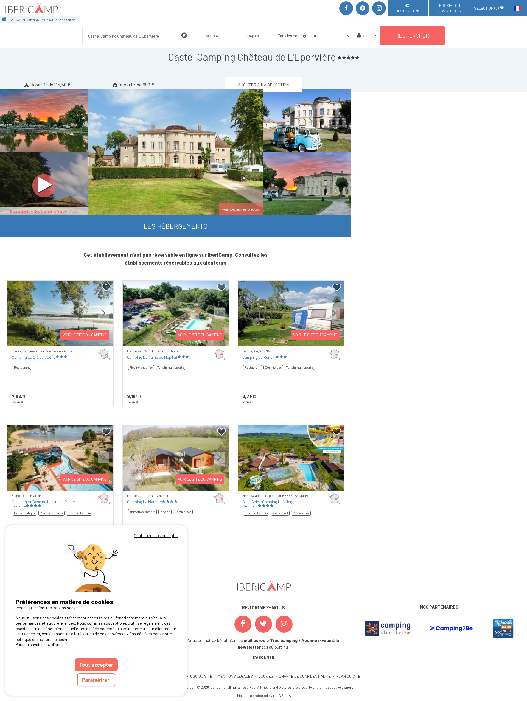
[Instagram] (379, 8)
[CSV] (387, 628)
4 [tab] (299, 483)
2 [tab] (52, 339)
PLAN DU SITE (348, 676)
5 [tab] (307, 483)
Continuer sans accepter (156, 535)
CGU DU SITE (201, 676)
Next (104, 317)
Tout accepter (96, 664)
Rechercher (412, 35)
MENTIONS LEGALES (235, 676)
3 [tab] (291, 483)
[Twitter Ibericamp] (263, 624)
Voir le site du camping (85, 334)
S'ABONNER (263, 657)
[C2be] (451, 628)
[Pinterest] (362, 8)
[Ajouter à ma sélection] (106, 287)
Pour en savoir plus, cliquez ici (42, 644)
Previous (17, 317)
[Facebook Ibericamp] (242, 624)
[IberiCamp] (31, 8)
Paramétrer (96, 680)
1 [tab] (44, 339)
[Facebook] (346, 8)
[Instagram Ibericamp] (284, 624)
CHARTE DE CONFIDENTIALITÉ (305, 676)
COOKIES (265, 676)
